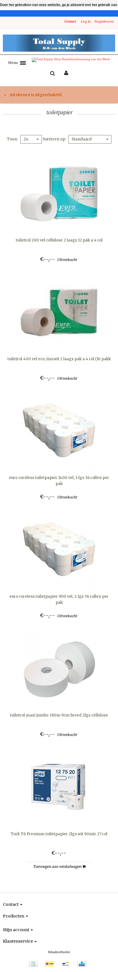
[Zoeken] (52, 73)
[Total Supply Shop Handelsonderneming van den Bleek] (59, 43)
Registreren (104, 21)
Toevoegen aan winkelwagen (57, 866)
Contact (70, 21)
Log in (86, 21)
